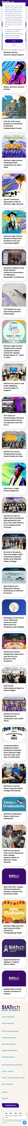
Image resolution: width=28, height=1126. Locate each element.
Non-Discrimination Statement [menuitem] (12, 1065)
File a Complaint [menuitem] (7, 1084)
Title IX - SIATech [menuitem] (7, 1071)
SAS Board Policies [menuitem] (8, 1057)
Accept (14, 41)
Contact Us (10, 1105)
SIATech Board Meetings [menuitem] (10, 1031)
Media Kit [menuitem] (5, 1098)
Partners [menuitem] (5, 1092)
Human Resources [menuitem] (8, 1023)
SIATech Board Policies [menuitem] (9, 1050)
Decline (14, 45)
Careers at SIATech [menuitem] (8, 1017)
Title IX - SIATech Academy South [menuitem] (13, 1078)
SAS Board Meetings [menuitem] (9, 1037)
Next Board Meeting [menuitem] (8, 1044)
